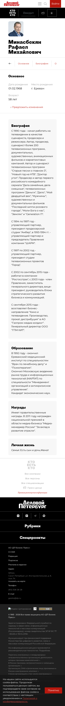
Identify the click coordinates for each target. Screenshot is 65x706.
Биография (42, 63)
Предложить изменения (27, 107)
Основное (23, 63)
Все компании (33, 473)
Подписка (13, 560)
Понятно (53, 690)
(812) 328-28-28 (15, 590)
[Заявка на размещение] (52, 13)
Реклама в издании (17, 564)
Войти (55, 3)
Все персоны (32, 478)
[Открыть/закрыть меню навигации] (40, 4)
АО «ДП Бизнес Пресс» (19, 548)
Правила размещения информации (32, 492)
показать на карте (16, 581)
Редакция (13, 556)
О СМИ (11, 552)
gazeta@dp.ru (14, 598)
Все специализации (32, 483)
